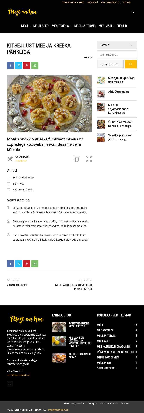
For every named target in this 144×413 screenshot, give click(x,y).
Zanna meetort (17, 285)
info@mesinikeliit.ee (18, 375)
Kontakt (127, 2)
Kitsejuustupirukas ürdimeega (121, 80)
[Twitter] (18, 65)
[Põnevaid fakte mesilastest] (59, 327)
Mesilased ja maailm (73, 2)
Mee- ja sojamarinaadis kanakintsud (118, 109)
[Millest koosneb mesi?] (59, 358)
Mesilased (41, 26)
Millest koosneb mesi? (80, 355)
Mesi (24, 26)
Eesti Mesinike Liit (110, 2)
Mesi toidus (60, 26)
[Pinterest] (26, 65)
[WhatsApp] (34, 65)
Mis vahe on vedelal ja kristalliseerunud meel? (80, 342)
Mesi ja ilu (106, 26)
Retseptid (93, 2)
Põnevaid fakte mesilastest (79, 325)
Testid (122, 26)
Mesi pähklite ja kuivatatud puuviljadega (73, 287)
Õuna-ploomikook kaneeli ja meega (120, 124)
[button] (133, 12)
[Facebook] (10, 65)
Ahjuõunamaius (118, 91)
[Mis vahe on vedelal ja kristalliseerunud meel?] (59, 341)
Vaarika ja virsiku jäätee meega (119, 137)
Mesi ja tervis (85, 26)
